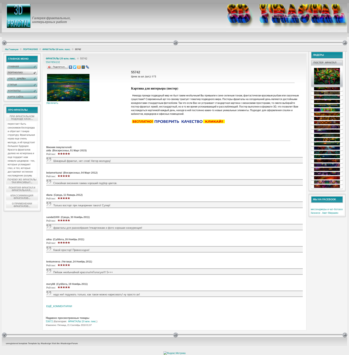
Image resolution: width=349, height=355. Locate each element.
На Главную (12, 49)
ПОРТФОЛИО (30, 49)
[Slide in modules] (4, 42)
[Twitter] (75, 67)
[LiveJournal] (87, 67)
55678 (49, 62)
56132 (56, 62)
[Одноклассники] (79, 67)
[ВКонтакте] (70, 67)
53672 (49, 321)
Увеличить (52, 103)
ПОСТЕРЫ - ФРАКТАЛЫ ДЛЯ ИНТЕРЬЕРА (62, 6)
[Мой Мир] (83, 67)
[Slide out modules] (344, 42)
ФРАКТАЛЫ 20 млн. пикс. (56, 49)
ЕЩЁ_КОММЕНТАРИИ (59, 306)
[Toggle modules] (257, 42)
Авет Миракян (330, 213)
